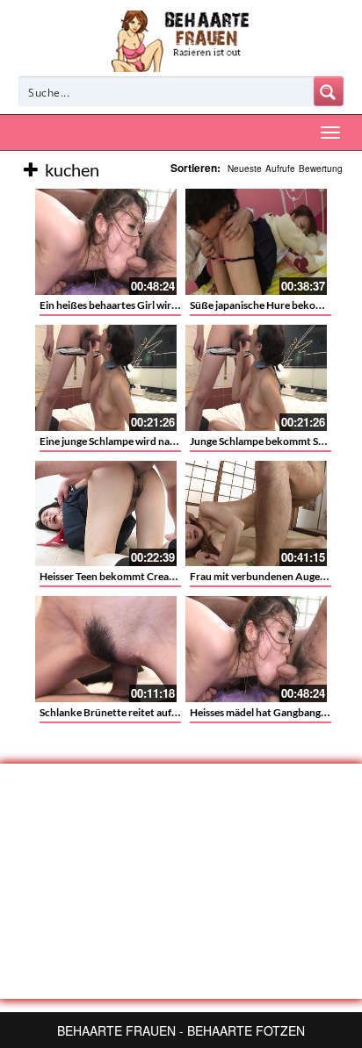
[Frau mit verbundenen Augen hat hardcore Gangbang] (256, 514)
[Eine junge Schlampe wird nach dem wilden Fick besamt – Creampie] (106, 378)
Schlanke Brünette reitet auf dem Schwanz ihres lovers (165, 712)
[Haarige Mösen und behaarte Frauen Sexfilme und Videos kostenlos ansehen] (181, 39)
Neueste (245, 168)
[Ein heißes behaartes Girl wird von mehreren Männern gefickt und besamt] (106, 242)
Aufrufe (280, 168)
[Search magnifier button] (329, 91)
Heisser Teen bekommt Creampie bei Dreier (139, 576)
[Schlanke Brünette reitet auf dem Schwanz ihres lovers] (106, 649)
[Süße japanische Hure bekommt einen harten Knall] (256, 242)
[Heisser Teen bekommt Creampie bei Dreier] (106, 514)
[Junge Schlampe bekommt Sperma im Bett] (256, 378)
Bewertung (321, 168)
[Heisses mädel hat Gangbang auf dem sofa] (256, 649)
